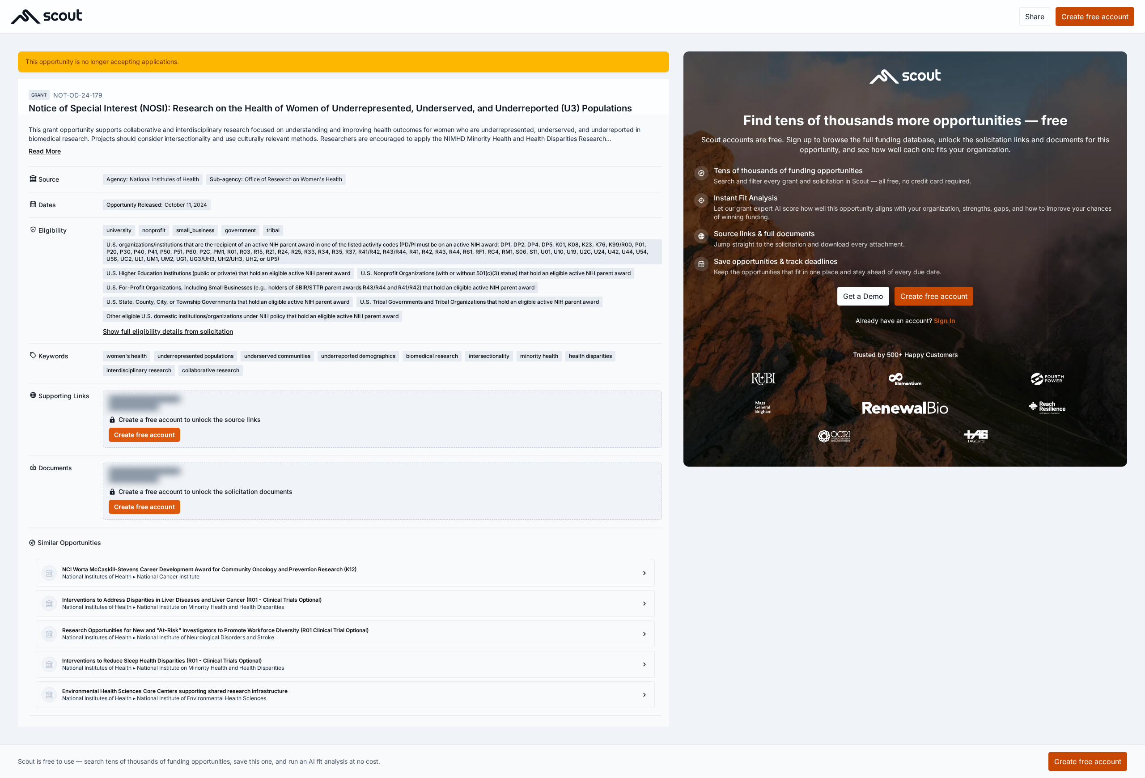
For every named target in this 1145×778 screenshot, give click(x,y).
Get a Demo (863, 296)
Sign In (944, 320)
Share (1034, 16)
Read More (45, 151)
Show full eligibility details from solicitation (168, 331)
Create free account (144, 434)
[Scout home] (46, 16)
